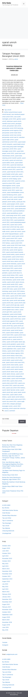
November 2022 (7, 574)
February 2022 (6, 594)
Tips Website (6, 528)
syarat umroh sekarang (14, 346)
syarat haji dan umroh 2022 (15, 172)
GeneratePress (14, 694)
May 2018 (5, 630)
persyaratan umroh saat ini (10, 137)
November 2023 (7, 558)
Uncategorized (6, 533)
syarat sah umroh (15, 231)
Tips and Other (6, 518)
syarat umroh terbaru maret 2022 (12, 355)
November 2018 (7, 622)
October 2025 (6, 545)
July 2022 (5, 584)
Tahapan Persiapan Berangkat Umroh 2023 (13, 54)
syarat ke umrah (20, 181)
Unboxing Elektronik (8, 531)
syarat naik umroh (12, 199)
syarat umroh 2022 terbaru (17, 291)
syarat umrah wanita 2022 (10, 284)
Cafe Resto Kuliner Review (10, 510)
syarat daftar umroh (8, 162)
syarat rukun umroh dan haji (10, 227)
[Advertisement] (14, 22)
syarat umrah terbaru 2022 (10, 275)
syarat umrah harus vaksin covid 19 (12, 261)
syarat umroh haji (7, 325)
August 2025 (6, 548)
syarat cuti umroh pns (15, 160)
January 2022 (6, 597)
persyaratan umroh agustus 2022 (12, 130)
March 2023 (5, 568)
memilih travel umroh (8, 123)
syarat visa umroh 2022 (9, 401)
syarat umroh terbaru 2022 (15, 351)
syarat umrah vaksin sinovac (15, 282)
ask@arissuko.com (11, 654)
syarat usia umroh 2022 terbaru (15, 387)
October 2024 (6, 553)
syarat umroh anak (7, 302)
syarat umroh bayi (15, 319)
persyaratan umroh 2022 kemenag (12, 128)
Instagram (5, 645)
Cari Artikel (5, 418)
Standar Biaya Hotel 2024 (10, 475)
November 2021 (7, 602)
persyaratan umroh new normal (11, 135)
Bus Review (5, 508)
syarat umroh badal (16, 314)
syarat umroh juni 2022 (13, 328)
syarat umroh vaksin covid (10, 371)
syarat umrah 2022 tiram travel (16, 245)
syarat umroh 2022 (12, 286)
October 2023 (6, 561)
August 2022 (6, 581)
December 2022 (7, 571)
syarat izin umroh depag (9, 178)
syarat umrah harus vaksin (15, 259)
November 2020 (7, 609)
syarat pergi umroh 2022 (13, 215)
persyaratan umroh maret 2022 (11, 132)
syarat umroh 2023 (12, 298)
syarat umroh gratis (18, 323)
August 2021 (6, 604)
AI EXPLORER (6, 505)
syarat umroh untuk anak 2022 (15, 362)
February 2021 (6, 607)
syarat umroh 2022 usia (9, 293)
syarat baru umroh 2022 (9, 149)
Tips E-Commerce (7, 520)
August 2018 (6, 625)
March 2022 (5, 591)
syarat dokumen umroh (14, 167)
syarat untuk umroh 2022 (9, 383)
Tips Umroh (7, 110)
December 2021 (7, 599)
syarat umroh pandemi (9, 344)
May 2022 (5, 586)
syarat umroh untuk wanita (10, 365)
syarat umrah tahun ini (15, 273)
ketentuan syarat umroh (14, 121)
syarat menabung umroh (9, 195)
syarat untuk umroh (16, 381)
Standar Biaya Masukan (9, 515)
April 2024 (5, 556)
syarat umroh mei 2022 (15, 337)
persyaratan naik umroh (14, 126)
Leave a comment (9, 410)
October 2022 (6, 576)
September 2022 (7, 579)
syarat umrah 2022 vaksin (10, 247)
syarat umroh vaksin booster (14, 369)
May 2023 (5, 563)
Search (22, 421)
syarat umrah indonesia (9, 263)
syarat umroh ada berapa (17, 300)
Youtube (4, 642)
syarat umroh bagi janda (9, 316)
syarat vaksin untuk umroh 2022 (15, 399)
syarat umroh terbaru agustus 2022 (13, 353)
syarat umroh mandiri (12, 332)
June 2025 (5, 551)
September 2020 (7, 614)
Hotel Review (6, 513)
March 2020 (5, 619)
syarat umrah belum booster (14, 252)
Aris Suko (6, 3)
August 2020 (6, 617)
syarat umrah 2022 (11, 238)
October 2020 (6, 612)
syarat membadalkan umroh (15, 192)
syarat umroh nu (7, 339)
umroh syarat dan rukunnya (17, 408)
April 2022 (5, 589)
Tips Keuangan (6, 523)
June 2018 (5, 627)
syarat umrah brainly (8, 254)
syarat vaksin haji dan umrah (10, 390)
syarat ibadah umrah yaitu (10, 174)
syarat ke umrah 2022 (8, 183)
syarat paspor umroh (13, 204)
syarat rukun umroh (16, 224)
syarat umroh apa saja (12, 305)
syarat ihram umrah (17, 176)
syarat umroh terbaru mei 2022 (11, 358)
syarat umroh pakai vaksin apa (16, 342)
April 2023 (5, 566)
